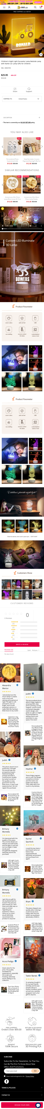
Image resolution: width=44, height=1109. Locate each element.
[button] (2, 151)
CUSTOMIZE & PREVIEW (22, 1105)
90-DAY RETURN (26, 122)
